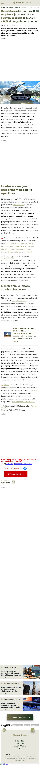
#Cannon (19, 249)
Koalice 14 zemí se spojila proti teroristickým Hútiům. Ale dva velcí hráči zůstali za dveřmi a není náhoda (11, 691)
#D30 (31, 246)
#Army (19, 246)
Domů (3, 7)
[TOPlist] (4, 764)
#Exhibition (5, 246)
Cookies (20, 745)
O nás (20, 748)
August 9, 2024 (7, 258)
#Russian (15, 243)
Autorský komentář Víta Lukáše (19, 464)
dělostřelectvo (17, 725)
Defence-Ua (6, 260)
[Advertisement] (20, 59)
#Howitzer (12, 249)
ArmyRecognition (19, 301)
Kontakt (20, 740)
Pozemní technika (13, 7)
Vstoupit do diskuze (16, 474)
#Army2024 (5, 252)
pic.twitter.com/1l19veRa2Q (21, 252)
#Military (13, 246)
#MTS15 (4, 249)
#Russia (9, 243)
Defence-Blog (19, 205)
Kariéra (20, 743)
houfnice (26, 725)
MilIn (30, 357)
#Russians (23, 243)
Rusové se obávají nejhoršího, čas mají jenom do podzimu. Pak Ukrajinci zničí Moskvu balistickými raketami (10, 707)
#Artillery (27, 249)
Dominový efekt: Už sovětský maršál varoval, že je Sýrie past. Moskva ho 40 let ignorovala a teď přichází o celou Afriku (11, 675)
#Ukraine (33, 390)
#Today (30, 243)
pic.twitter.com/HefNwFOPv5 (23, 402)
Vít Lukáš (4, 25)
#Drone (26, 246)
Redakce (20, 742)
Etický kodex (20, 747)
